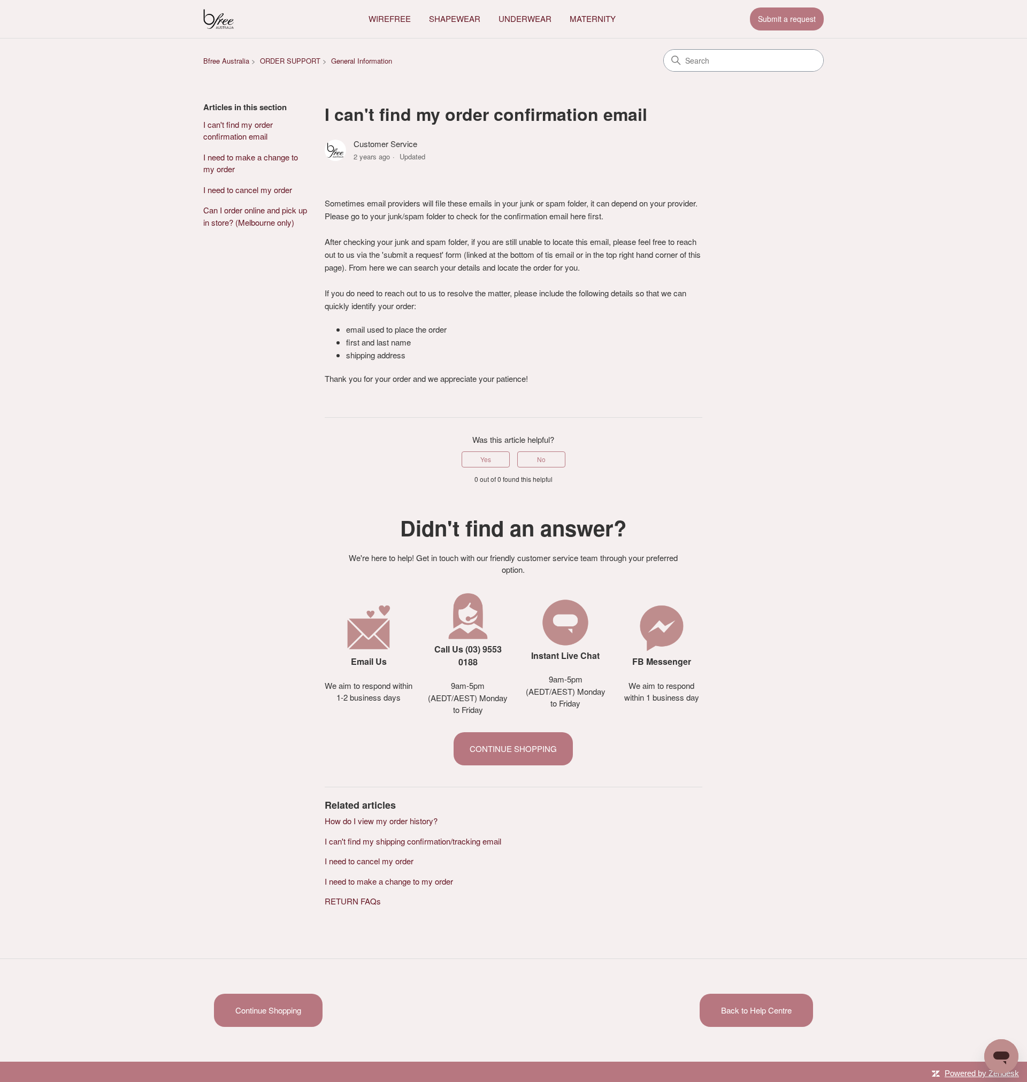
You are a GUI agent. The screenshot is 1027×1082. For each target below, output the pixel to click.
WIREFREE (390, 18)
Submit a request (787, 18)
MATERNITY (593, 18)
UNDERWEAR (525, 18)
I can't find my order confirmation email (238, 130)
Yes (485, 459)
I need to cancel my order (247, 189)
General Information (361, 61)
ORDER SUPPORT (290, 61)
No (541, 459)
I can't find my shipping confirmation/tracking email (413, 841)
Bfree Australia (226, 61)
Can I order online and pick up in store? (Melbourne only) (255, 216)
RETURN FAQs (353, 901)
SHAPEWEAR (454, 18)
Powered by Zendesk (982, 1073)
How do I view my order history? (381, 820)
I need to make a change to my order (250, 163)
